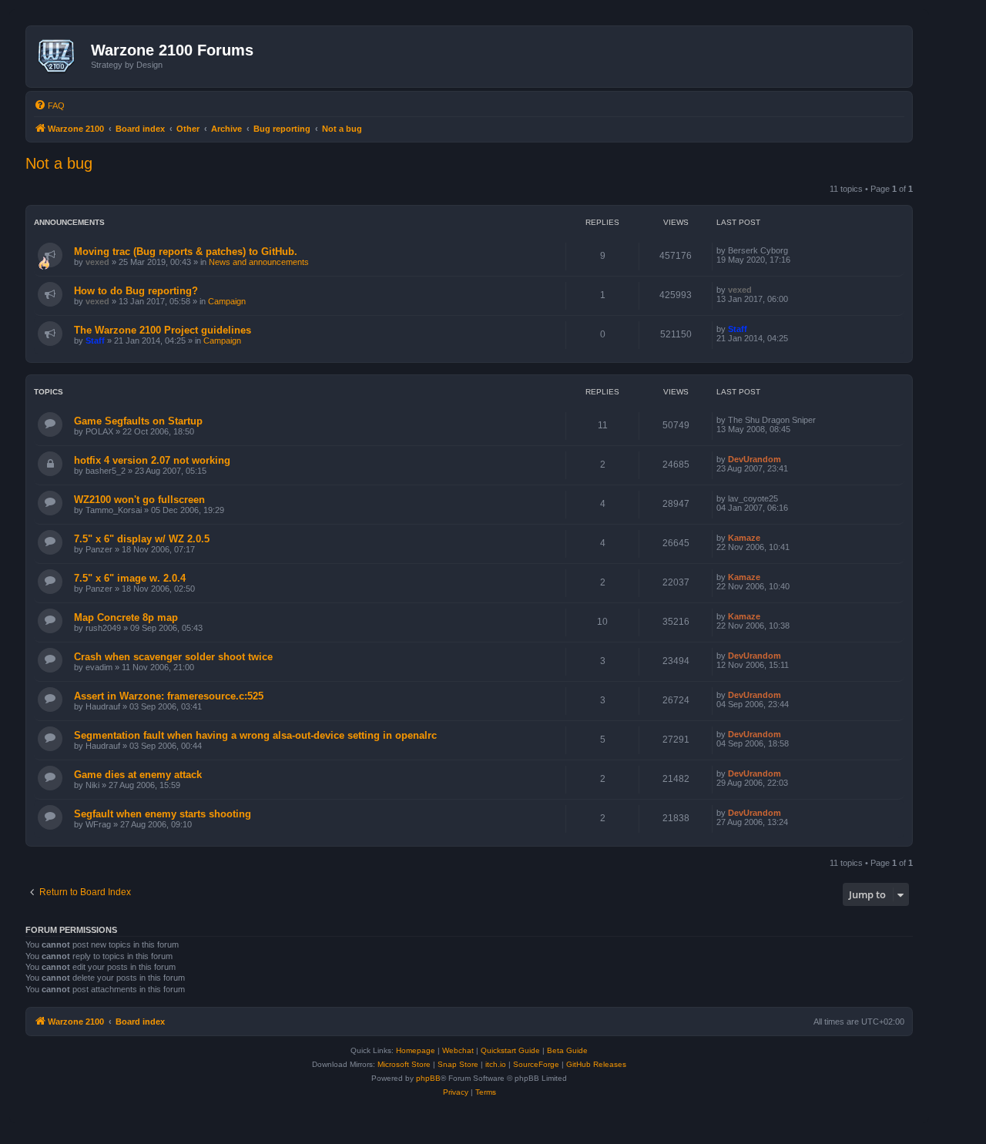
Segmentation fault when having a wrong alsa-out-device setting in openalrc (255, 735)
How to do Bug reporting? (136, 291)
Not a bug (58, 163)
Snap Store (458, 1064)
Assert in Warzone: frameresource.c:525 (168, 696)
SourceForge (536, 1064)
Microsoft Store (404, 1064)
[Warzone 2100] (60, 56)
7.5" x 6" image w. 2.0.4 (130, 578)
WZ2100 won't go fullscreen (139, 499)
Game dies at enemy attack (138, 774)
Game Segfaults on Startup (138, 421)
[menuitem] (49, 105)
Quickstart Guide (510, 1050)
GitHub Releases (596, 1064)
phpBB (428, 1078)
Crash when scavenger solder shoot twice (173, 657)
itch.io (495, 1064)
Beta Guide (567, 1050)
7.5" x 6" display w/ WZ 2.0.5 (142, 539)
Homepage (415, 1050)
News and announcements (259, 262)
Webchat (458, 1050)
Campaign (227, 301)
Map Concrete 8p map (126, 617)
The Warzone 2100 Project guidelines (162, 330)
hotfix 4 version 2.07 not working (152, 460)
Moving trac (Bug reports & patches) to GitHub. (185, 251)
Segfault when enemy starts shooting (162, 814)
